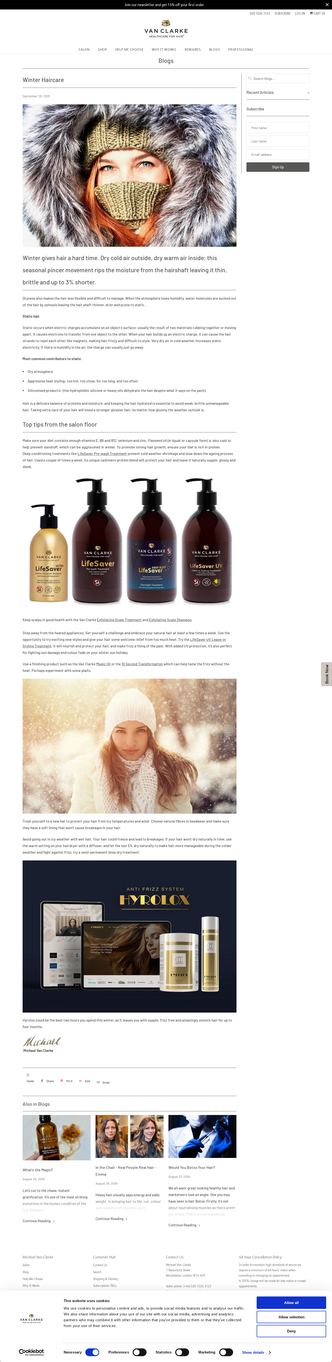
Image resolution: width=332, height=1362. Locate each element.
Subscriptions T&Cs (104, 1286)
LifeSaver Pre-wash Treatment (102, 453)
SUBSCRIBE (282, 13)
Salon (26, 1265)
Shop (26, 1272)
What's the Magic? (38, 1169)
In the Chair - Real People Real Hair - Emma (126, 1170)
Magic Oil (103, 664)
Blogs (166, 60)
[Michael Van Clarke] (166, 31)
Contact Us (100, 1265)
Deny (291, 1331)
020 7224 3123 (260, 13)
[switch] (140, 1352)
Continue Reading (37, 1221)
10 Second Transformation (142, 664)
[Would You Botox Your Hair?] (202, 1136)
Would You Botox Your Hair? (191, 1167)
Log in (300, 13)
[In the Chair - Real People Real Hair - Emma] (130, 1136)
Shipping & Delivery (105, 1279)
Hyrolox (29, 1020)
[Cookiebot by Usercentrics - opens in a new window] (31, 1352)
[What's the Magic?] (57, 1137)
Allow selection (292, 1317)
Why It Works (31, 1286)
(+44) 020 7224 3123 (197, 1286)
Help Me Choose (33, 1279)
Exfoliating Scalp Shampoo (170, 620)
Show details (253, 1352)
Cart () (319, 13)
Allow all (291, 1303)
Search (97, 1272)
